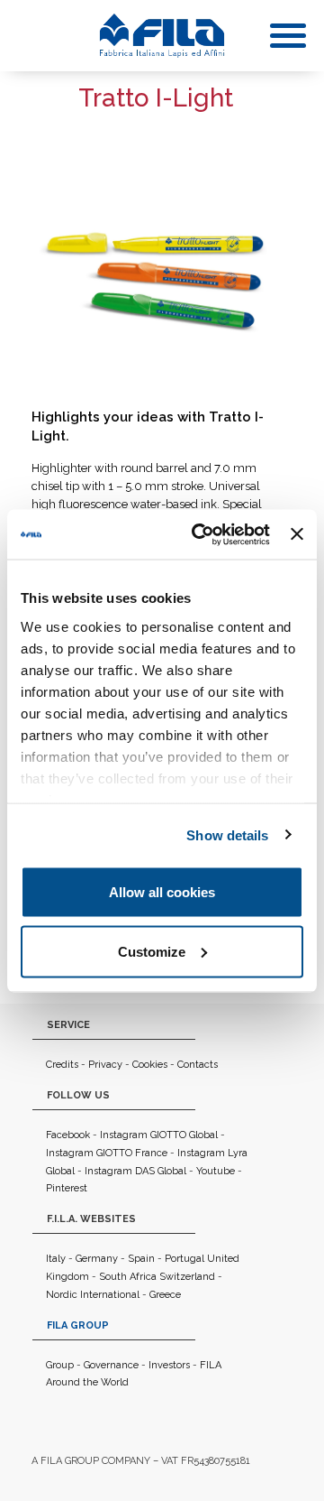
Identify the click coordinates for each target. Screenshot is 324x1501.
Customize (151, 951)
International (110, 1295)
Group (60, 1365)
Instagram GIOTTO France (106, 1153)
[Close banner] (297, 534)
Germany (97, 1259)
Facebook (68, 1135)
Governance (111, 1365)
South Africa (128, 1277)
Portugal (184, 1259)
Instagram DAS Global (135, 1171)
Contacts (197, 1064)
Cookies (149, 1064)
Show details (227, 834)
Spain (141, 1259)
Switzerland (187, 1277)
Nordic (61, 1295)
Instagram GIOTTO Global (159, 1135)
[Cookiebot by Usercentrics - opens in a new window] (200, 534)
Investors (169, 1365)
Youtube (215, 1171)
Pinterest (66, 1188)
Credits (62, 1064)
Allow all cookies (162, 892)
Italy (56, 1259)
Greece (165, 1295)
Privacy (105, 1064)
